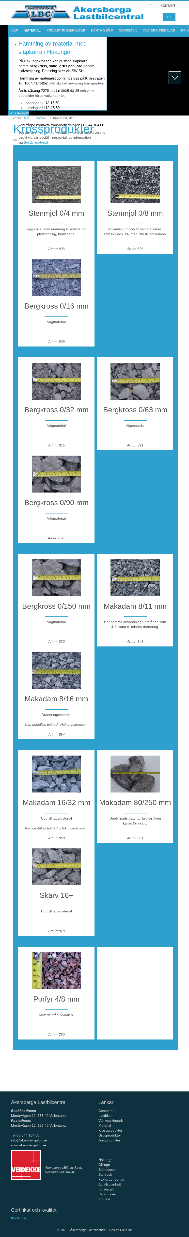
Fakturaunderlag (111, 1179)
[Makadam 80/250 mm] (135, 771)
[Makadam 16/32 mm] (56, 771)
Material (41, 118)
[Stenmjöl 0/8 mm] (135, 182)
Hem (26, 118)
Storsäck (105, 1174)
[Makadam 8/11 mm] (135, 575)
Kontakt (104, 1199)
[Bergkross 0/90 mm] (56, 471)
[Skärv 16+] (56, 864)
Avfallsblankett (110, 1184)
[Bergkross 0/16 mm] (56, 275)
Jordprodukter (109, 1140)
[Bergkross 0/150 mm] (56, 575)
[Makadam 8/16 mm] (56, 667)
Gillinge (104, 1165)
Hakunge (105, 1160)
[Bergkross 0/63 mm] (135, 378)
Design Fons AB (120, 1230)
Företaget (106, 1189)
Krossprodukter (53, 128)
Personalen (107, 1194)
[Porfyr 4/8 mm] (56, 968)
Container (106, 1111)
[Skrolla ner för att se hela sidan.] (175, 77)
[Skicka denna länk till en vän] (16, 140)
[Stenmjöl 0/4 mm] (56, 182)
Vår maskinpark (110, 1120)
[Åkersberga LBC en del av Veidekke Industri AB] (26, 1165)
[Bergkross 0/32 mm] (56, 378)
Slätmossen (107, 1169)
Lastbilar (105, 1116)
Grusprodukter (109, 1135)
